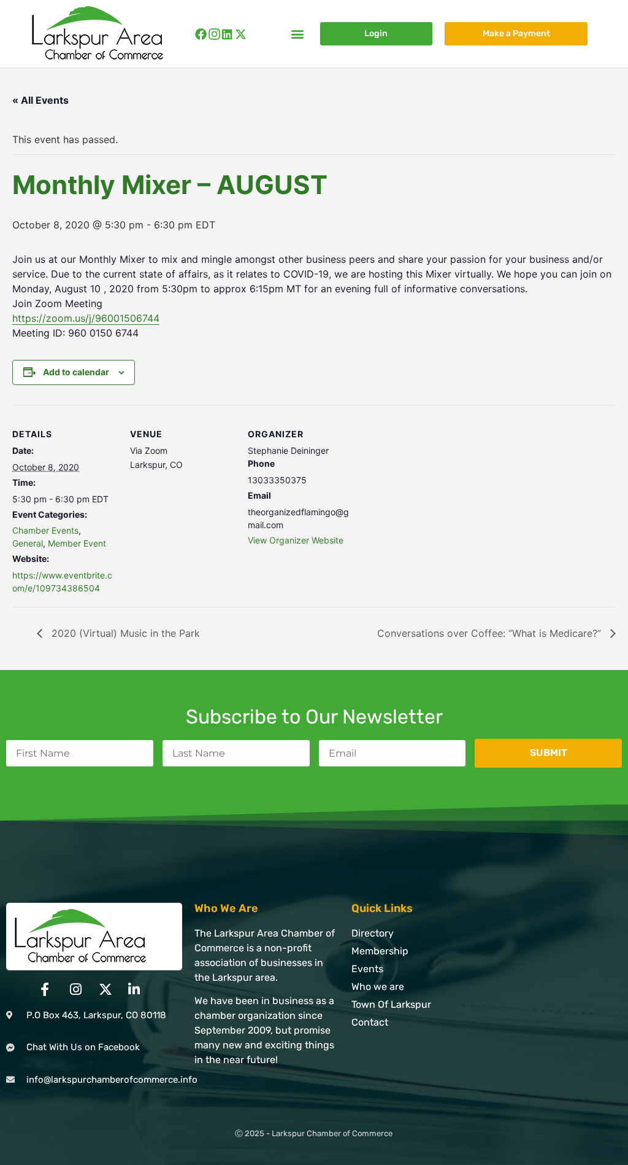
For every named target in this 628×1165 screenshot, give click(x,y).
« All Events (40, 100)
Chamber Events (45, 530)
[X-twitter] (241, 34)
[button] (298, 34)
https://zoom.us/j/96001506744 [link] (85, 318)
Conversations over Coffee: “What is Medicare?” (490, 633)
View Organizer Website (295, 540)
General (27, 543)
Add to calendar (76, 372)
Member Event (77, 543)
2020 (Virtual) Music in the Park (124, 633)
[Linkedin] (227, 34)
